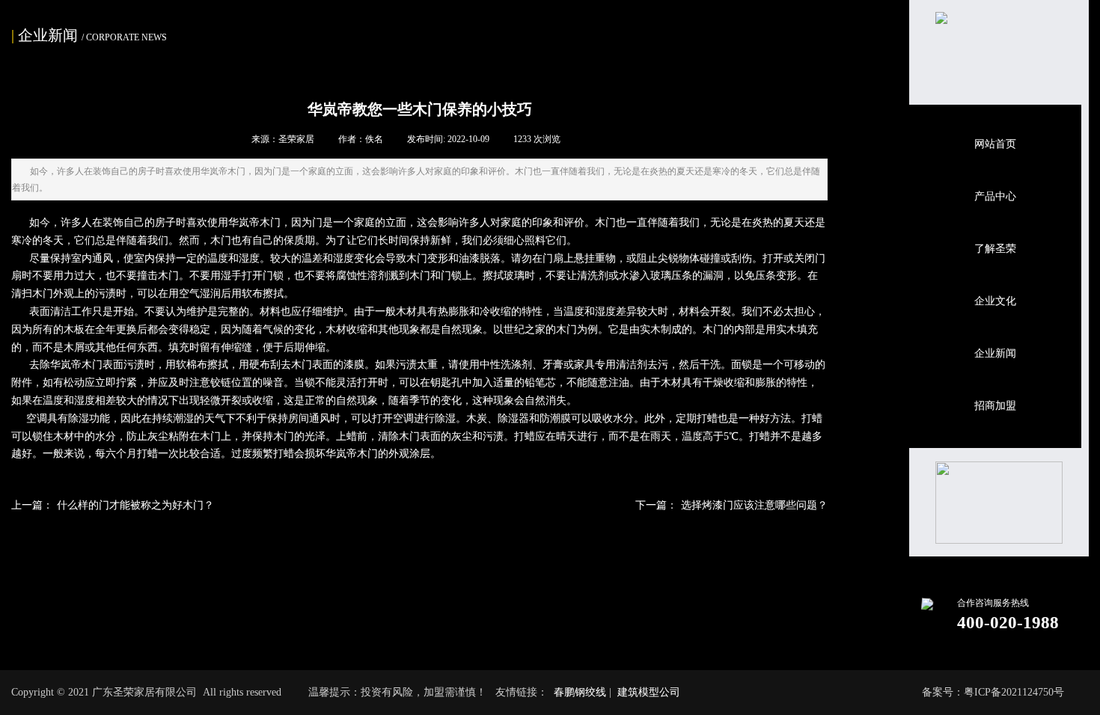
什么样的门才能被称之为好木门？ (112, 505)
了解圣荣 (995, 248)
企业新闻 (995, 353)
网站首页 (995, 144)
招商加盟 (995, 405)
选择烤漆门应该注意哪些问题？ (731, 505)
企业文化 (995, 301)
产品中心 (995, 196)
